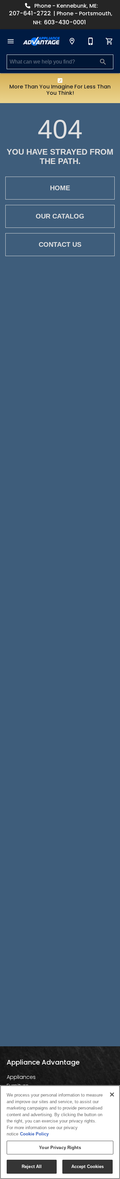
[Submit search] (103, 62)
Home (60, 188)
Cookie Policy (34, 1133)
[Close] (112, 1094)
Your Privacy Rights (60, 1147)
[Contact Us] (91, 41)
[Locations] (72, 41)
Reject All (32, 1166)
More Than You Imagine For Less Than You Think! (60, 90)
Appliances (21, 1077)
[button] (11, 41)
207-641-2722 (30, 13)
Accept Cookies (87, 1166)
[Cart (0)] (109, 41)
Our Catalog (60, 216)
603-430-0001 (65, 22)
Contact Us (60, 244)
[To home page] (41, 41)
